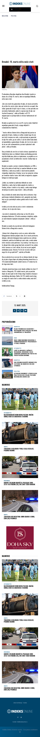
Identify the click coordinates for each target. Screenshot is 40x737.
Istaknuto (17, 348)
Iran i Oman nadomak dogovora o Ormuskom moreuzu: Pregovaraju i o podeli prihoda (25, 341)
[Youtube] (25, 310)
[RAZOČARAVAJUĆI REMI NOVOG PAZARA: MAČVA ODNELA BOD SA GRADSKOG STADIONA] (20, 399)
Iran (15, 338)
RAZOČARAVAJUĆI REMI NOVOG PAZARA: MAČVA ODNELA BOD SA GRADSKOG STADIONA (18, 416)
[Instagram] (18, 310)
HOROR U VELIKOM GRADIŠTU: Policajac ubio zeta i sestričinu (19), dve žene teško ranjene (19, 484)
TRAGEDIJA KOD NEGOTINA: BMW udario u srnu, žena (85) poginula (19, 517)
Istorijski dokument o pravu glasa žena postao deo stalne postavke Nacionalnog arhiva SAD (25, 375)
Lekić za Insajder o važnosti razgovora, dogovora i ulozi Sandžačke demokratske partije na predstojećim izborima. (25, 352)
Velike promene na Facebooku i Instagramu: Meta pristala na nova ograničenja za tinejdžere (25, 330)
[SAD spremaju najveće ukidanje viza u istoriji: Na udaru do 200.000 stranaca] (7, 363)
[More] (25, 296)
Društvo (17, 326)
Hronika (7, 480)
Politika (13, 16)
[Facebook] (14, 310)
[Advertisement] (20, 38)
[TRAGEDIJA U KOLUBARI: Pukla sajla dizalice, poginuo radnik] (20, 433)
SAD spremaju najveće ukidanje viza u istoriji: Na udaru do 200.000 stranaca (25, 364)
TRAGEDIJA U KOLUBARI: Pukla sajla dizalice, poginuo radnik (19, 450)
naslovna (5, 16)
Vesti (5, 446)
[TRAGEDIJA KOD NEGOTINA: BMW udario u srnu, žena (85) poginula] (20, 501)
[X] (21, 310)
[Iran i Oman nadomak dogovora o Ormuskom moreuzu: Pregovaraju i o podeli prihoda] (7, 340)
